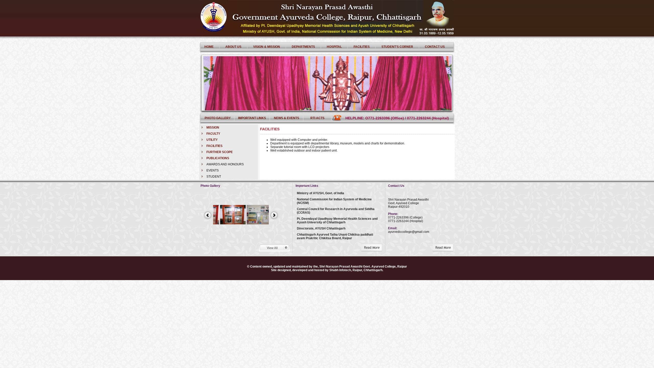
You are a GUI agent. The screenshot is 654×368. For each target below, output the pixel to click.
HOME (209, 47)
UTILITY (212, 140)
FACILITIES (362, 47)
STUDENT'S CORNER (397, 47)
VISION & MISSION (266, 47)
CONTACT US (435, 47)
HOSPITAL (334, 47)
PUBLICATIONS (217, 158)
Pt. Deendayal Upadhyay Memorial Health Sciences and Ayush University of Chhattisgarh (337, 220)
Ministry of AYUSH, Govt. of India (320, 193)
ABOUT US (233, 47)
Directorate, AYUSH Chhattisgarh (321, 228)
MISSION (212, 127)
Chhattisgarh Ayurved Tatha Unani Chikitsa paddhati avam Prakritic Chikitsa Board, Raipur (335, 236)
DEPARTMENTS (303, 47)
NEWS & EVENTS (286, 118)
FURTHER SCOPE (219, 152)
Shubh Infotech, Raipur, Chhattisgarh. (356, 270)
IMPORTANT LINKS (252, 118)
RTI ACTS (317, 118)
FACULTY (213, 133)
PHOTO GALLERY (218, 118)
